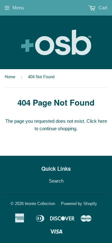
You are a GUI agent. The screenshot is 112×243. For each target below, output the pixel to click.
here (102, 121)
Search (56, 180)
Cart (102, 7)
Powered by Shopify (79, 203)
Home (10, 76)
